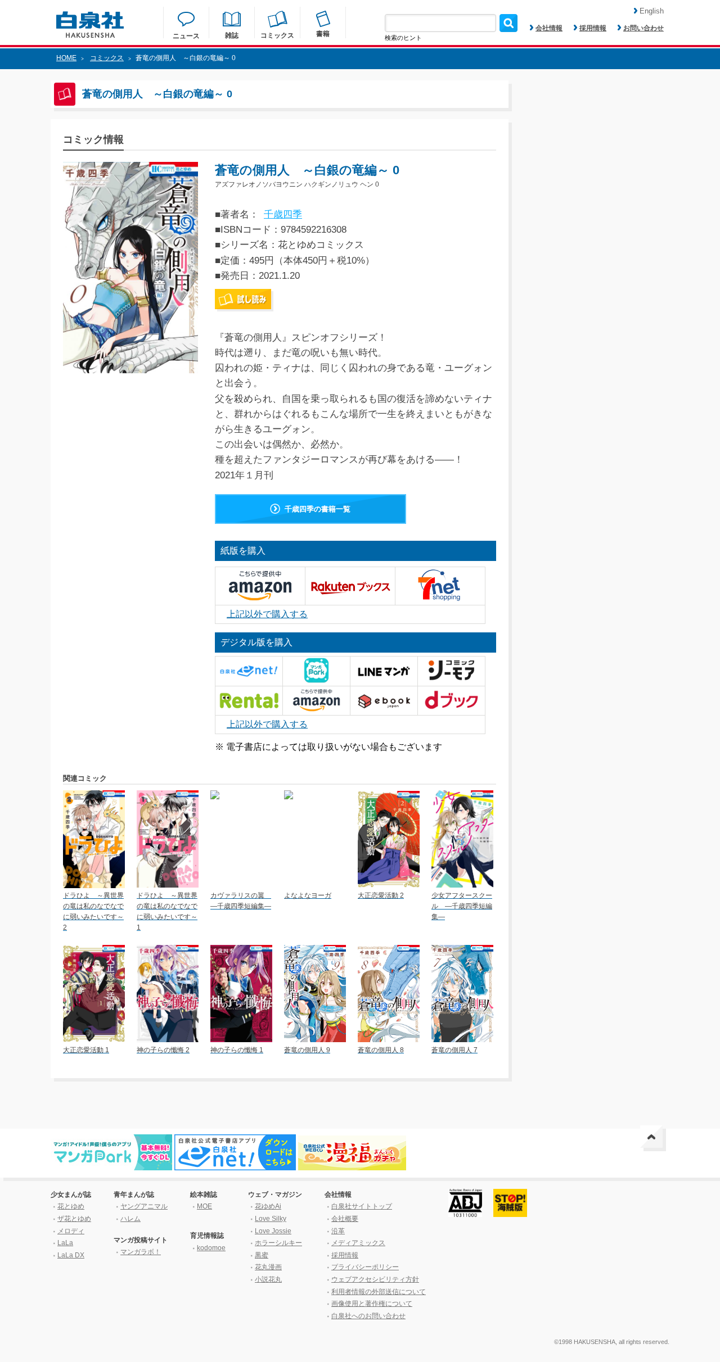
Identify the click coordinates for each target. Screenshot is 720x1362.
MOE (204, 1206)
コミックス (107, 58)
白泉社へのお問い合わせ (368, 1316)
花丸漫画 (268, 1267)
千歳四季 (283, 214)
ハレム (130, 1219)
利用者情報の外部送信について (378, 1292)
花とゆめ (70, 1206)
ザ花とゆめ (74, 1219)
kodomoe (211, 1248)
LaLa (65, 1243)
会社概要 (344, 1219)
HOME (66, 58)
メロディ (70, 1231)
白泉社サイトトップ (361, 1206)
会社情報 (549, 28)
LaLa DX (70, 1255)
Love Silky (270, 1219)
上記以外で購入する (267, 614)
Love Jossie (273, 1231)
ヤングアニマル (144, 1206)
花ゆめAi (268, 1206)
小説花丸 (268, 1279)
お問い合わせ (643, 28)
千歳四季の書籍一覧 (317, 509)
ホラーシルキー (278, 1243)
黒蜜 (261, 1255)
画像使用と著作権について (371, 1303)
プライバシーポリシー (365, 1267)
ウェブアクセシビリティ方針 (375, 1279)
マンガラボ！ (140, 1252)
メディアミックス (358, 1243)
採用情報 (592, 28)
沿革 (338, 1231)
